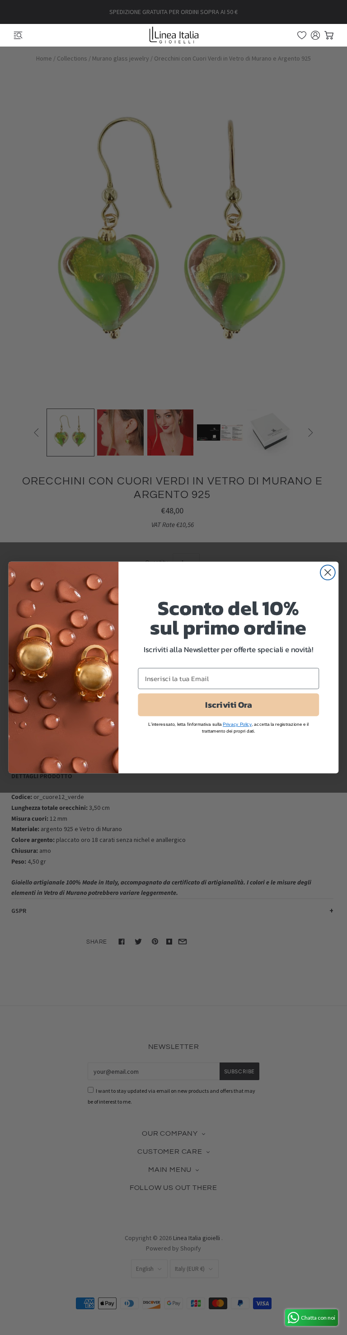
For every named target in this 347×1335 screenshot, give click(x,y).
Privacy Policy (237, 724)
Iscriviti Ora (228, 704)
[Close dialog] (327, 572)
